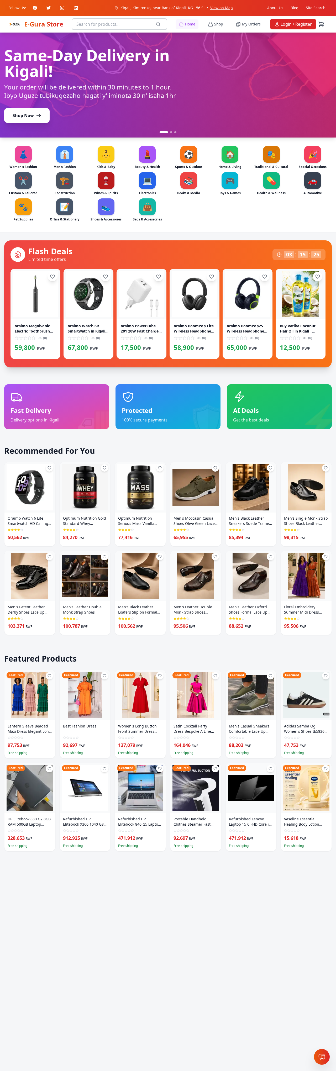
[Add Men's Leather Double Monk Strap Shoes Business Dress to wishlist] (215, 556)
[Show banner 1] (161, 132)
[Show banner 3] (175, 132)
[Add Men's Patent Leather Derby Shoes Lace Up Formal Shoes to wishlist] (49, 556)
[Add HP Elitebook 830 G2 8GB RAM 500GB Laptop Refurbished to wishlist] (49, 768)
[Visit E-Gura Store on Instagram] (62, 8)
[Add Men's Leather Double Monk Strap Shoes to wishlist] (104, 556)
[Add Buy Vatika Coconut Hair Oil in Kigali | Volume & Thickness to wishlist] (317, 276)
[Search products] (159, 24)
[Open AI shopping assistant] (322, 1057)
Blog (294, 7)
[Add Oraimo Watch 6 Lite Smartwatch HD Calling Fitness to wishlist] (49, 468)
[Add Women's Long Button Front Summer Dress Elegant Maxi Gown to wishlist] (160, 675)
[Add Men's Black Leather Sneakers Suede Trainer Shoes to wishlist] (270, 468)
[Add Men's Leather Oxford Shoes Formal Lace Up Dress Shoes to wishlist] (270, 556)
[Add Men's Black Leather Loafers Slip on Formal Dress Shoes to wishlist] (160, 556)
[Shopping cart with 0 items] (322, 24)
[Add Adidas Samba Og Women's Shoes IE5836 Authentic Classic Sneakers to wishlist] (325, 675)
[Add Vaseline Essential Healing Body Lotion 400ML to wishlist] (325, 768)
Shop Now (23, 107)
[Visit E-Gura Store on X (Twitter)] (48, 8)
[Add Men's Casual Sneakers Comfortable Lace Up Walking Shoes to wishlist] (270, 675)
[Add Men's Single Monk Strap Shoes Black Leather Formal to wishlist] (325, 468)
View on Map (221, 7)
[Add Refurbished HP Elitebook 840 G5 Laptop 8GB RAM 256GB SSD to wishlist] (160, 768)
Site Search (316, 7)
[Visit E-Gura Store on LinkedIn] (76, 8)
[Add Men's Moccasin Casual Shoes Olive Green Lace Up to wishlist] (215, 468)
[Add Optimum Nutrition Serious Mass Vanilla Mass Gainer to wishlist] (160, 468)
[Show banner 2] (168, 132)
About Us (275, 7)
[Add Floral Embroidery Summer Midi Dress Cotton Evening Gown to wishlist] (325, 556)
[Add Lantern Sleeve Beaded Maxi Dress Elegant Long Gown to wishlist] (49, 675)
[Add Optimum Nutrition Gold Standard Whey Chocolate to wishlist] (104, 468)
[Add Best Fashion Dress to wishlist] (104, 675)
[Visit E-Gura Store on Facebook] (35, 8)
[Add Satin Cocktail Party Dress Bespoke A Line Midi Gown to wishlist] (215, 675)
